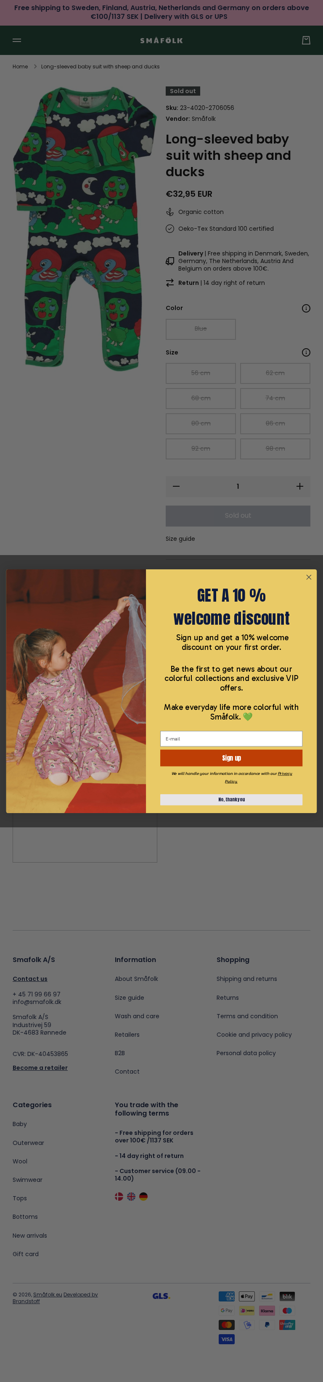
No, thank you (231, 799)
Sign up (231, 757)
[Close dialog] (308, 576)
